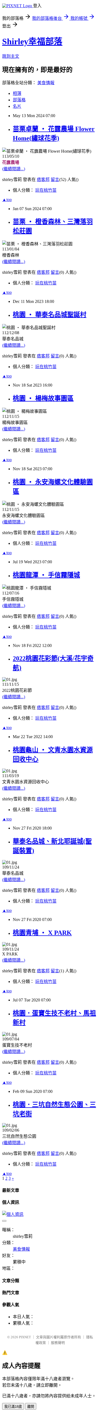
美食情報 (45, 82)
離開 (30, 1407)
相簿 (17, 93)
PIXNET (25, 1337)
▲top (7, 199)
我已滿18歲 (13, 1407)
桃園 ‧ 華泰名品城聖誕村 (49, 314)
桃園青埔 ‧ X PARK (42, 932)
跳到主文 (10, 56)
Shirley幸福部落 (32, 41)
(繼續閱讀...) (13, 169)
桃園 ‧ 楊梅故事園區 (43, 398)
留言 (55, 179)
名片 (17, 106)
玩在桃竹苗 (46, 190)
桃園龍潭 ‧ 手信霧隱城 (46, 575)
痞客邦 (43, 179)
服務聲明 (58, 1343)
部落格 (19, 100)
